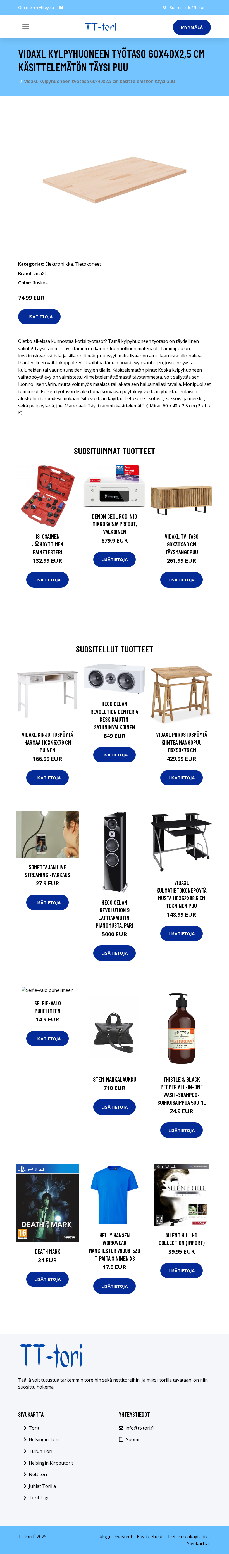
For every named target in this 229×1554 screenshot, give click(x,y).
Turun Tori (40, 1451)
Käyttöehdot (150, 1536)
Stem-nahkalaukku (114, 1079)
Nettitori (38, 1474)
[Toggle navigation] (25, 26)
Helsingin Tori (44, 1439)
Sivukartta (198, 1543)
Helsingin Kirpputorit (51, 1463)
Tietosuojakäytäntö (188, 1536)
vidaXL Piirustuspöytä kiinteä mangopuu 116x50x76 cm (181, 742)
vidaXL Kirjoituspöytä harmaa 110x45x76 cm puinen (47, 742)
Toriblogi (38, 1497)
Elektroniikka (59, 264)
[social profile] (61, 7)
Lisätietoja (39, 316)
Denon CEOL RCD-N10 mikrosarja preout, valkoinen (114, 524)
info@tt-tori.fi (197, 7)
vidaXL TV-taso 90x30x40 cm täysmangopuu (182, 544)
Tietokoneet (88, 264)
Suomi (175, 7)
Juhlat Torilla (42, 1486)
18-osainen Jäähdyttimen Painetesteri (47, 544)
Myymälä (192, 27)
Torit (34, 1428)
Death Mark (47, 1251)
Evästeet (123, 1536)
